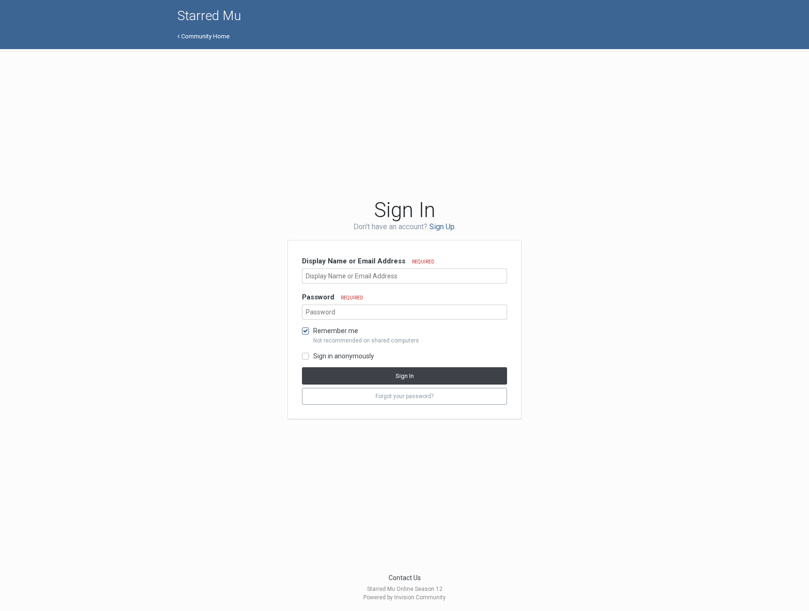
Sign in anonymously (343, 356)
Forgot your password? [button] (404, 396)
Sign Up (442, 226)
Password (332, 297)
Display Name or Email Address (368, 261)
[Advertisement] (347, 123)
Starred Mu (209, 15)
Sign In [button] (405, 375)
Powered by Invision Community (404, 597)
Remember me (335, 331)
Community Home (204, 36)
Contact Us (405, 578)
